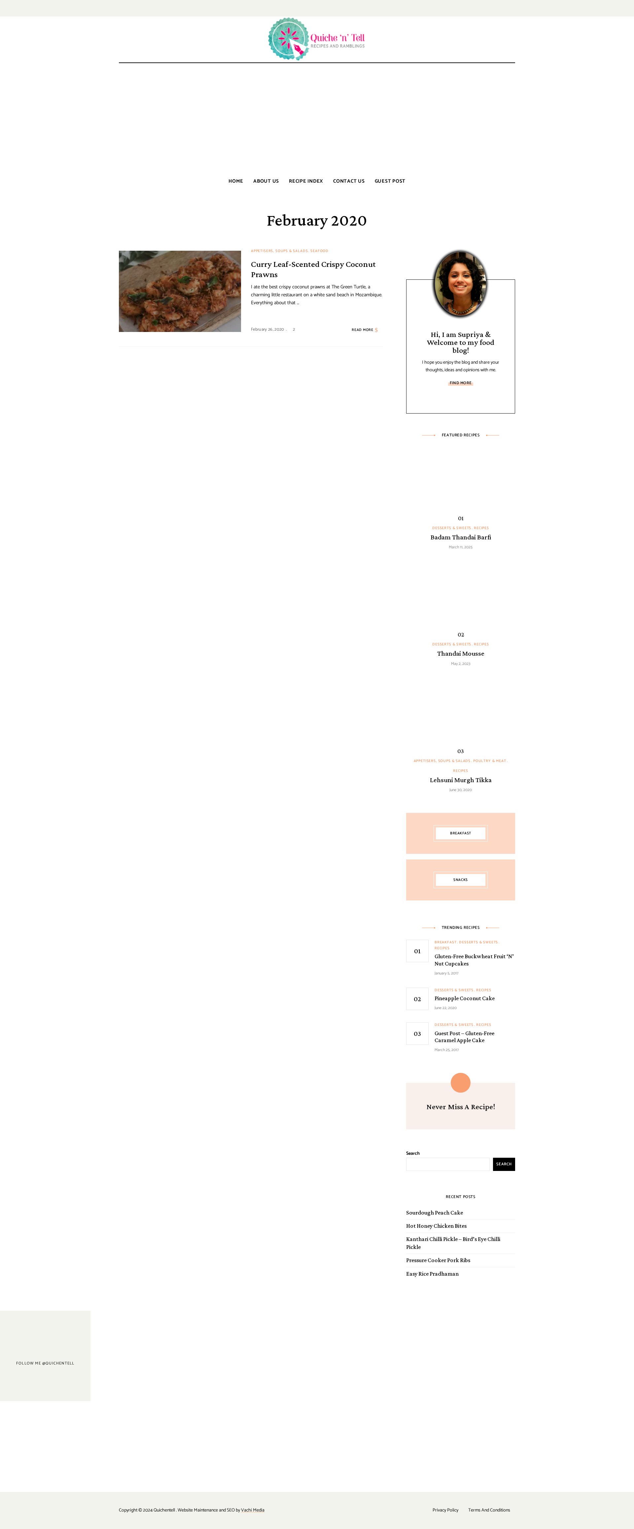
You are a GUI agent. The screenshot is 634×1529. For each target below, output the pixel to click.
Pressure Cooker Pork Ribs (438, 1260)
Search (413, 1153)
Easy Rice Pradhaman (432, 1273)
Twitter (504, 8)
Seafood (319, 251)
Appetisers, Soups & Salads (279, 251)
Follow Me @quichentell (45, 1363)
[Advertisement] (317, 119)
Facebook (491, 8)
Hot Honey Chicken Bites (436, 1225)
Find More (461, 383)
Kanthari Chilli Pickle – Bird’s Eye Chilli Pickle (453, 1243)
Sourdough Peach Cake (434, 1212)
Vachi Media (252, 1510)
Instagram (513, 8)
